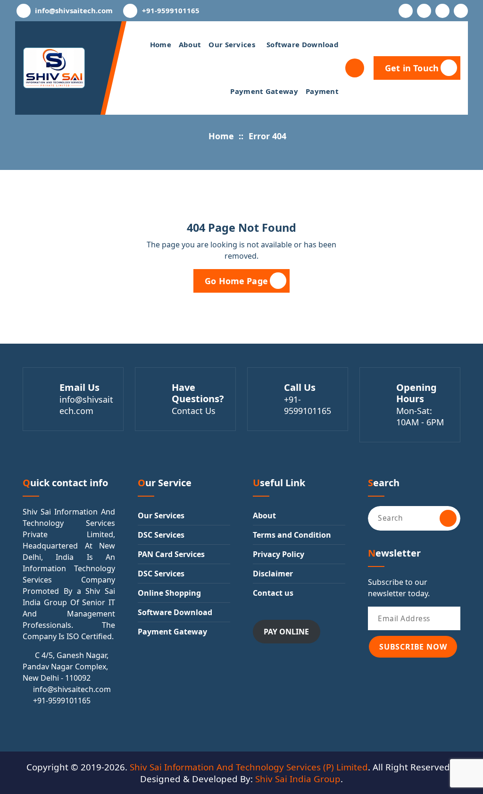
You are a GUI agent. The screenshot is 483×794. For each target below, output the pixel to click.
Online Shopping (169, 593)
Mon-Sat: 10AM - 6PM (420, 416)
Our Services (231, 44)
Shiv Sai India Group (298, 779)
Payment (322, 91)
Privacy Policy (278, 554)
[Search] (448, 518)
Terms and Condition (292, 535)
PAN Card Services (171, 554)
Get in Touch (412, 68)
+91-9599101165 (171, 10)
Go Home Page (236, 281)
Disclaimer (273, 573)
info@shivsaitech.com (74, 10)
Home (160, 44)
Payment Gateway (264, 91)
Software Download (302, 44)
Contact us (273, 593)
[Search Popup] (354, 68)
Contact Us (194, 410)
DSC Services (161, 535)
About (190, 44)
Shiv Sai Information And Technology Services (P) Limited (249, 767)
